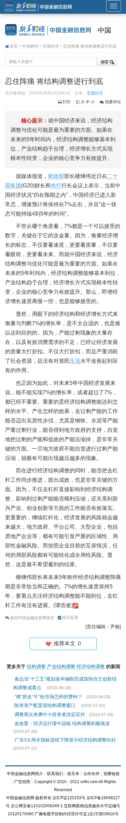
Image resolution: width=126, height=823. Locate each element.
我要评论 (113, 102)
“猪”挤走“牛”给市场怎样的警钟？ (48, 696)
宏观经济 (51, 46)
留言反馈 (70, 617)
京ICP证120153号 (68, 798)
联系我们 (55, 773)
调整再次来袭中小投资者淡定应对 (49, 714)
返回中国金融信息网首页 (32, 617)
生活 (75, 361)
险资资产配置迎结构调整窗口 (45, 705)
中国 (104, 30)
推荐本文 (66, 643)
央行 (56, 185)
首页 (14, 46)
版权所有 (43, 798)
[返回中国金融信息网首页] (75, 605)
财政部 (56, 176)
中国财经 (30, 46)
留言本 (73, 773)
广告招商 (22, 781)
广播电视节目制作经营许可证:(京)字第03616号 (77, 814)
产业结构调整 (61, 666)
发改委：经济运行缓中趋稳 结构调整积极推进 (62, 723)
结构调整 (36, 666)
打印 (66, 102)
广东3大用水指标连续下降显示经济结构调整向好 (65, 740)
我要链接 (111, 773)
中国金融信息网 (20, 798)
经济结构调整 (91, 666)
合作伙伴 (91, 773)
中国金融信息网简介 (25, 773)
